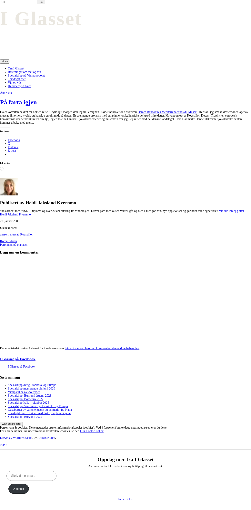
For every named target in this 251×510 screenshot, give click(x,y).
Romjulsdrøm (8, 241)
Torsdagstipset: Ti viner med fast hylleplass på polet (39, 413)
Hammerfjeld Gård (19, 86)
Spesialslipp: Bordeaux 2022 (25, 399)
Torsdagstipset (16, 79)
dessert (4, 234)
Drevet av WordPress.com (16, 437)
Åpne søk (6, 92)
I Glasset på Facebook (17, 359)
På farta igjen (18, 102)
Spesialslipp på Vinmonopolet (26, 75)
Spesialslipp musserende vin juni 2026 (31, 388)
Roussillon (26, 234)
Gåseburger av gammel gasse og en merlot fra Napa (40, 409)
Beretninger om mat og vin (24, 72)
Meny (5, 61)
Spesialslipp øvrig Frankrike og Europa (32, 385)
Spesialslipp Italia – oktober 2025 (28, 402)
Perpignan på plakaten (13, 244)
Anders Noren (46, 437)
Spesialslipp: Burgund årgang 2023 (29, 395)
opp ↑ (3, 444)
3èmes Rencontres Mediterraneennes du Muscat (167, 112)
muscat (14, 234)
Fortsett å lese (125, 499)
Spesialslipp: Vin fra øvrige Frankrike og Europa (38, 406)
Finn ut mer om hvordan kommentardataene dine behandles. (102, 348)
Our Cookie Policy (92, 431)
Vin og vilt (14, 82)
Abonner (18, 488)
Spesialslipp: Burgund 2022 (25, 416)
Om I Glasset (16, 68)
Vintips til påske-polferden (24, 392)
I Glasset (41, 18)
